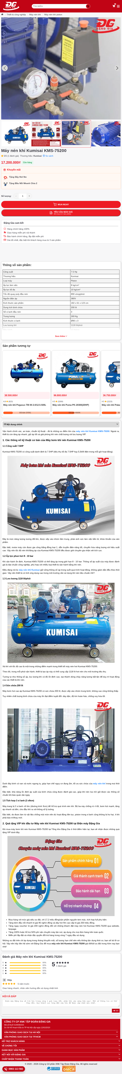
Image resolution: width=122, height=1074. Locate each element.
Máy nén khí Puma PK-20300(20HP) (71, 405)
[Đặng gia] (11, 6)
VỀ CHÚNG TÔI (9, 1045)
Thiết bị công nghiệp (16, 14)
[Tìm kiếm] (88, 6)
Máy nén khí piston (53, 14)
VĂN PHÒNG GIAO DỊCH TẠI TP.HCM (22, 1037)
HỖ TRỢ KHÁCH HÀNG (13, 1041)
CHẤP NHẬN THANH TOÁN (15, 1059)
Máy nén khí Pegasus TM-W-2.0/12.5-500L (24, 405)
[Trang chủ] (2, 14)
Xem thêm (60, 336)
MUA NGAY (63, 204)
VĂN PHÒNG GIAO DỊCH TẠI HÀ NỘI (22, 1032)
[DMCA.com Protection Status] (69, 1069)
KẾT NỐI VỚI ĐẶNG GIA (14, 1054)
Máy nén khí (35, 14)
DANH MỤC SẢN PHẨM (13, 1050)
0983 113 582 (16, 1069)
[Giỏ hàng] (113, 6)
